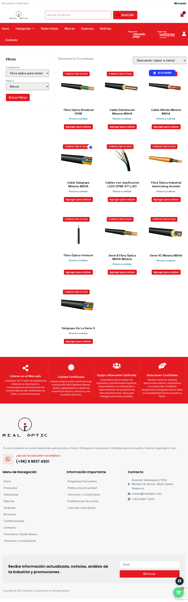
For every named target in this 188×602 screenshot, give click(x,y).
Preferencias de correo (83, 501)
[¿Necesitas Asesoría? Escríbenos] (8, 459)
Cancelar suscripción (82, 507)
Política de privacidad (82, 488)
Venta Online (49, 28)
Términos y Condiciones (20, 541)
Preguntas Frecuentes (82, 481)
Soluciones (11, 494)
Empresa (87, 28)
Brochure (10, 514)
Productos (10, 488)
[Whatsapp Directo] (178, 562)
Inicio (5, 28)
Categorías (23, 28)
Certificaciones (14, 521)
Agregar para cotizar (78, 126)
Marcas (70, 28)
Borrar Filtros (18, 97)
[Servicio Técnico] (178, 572)
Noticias (105, 28)
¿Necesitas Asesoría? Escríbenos (38, 456)
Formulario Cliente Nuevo (20, 534)
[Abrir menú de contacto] (180, 581)
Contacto (11, 40)
